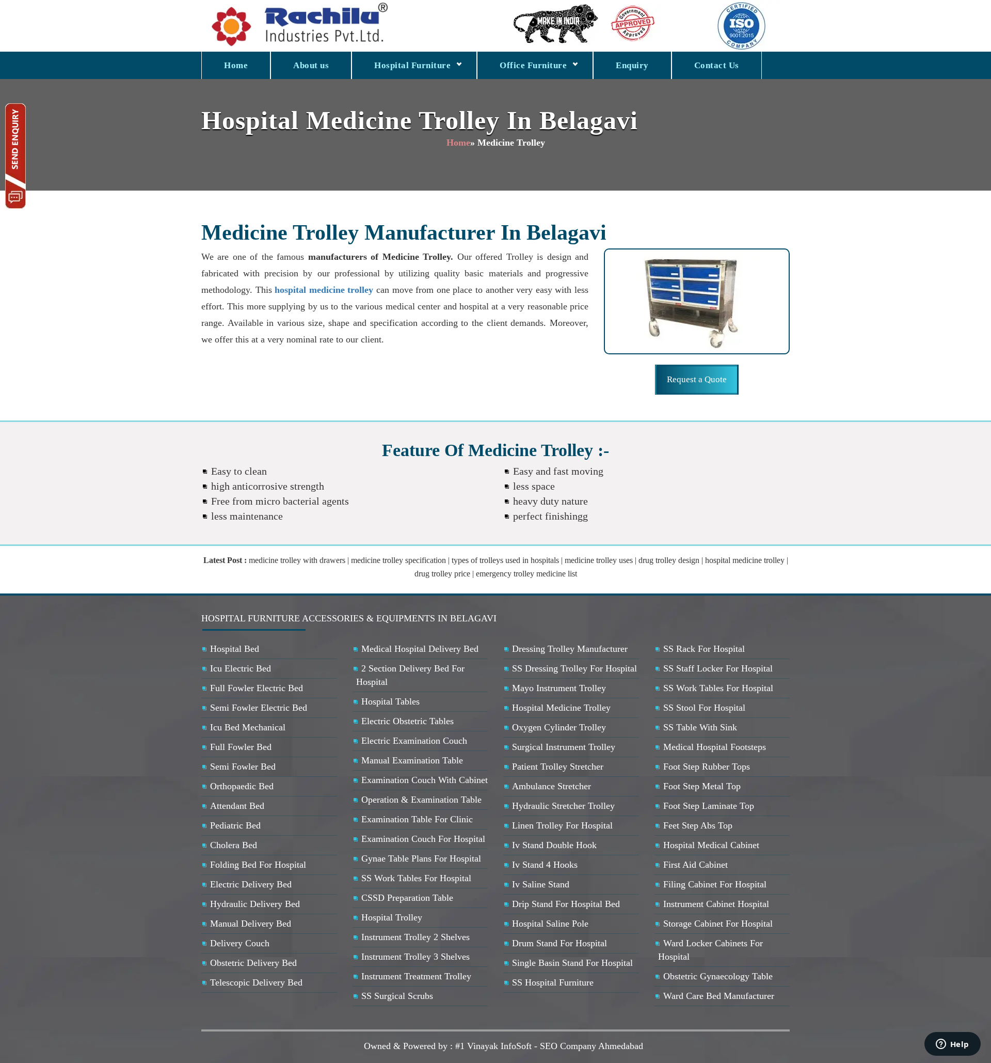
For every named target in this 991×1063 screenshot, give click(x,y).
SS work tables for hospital (416, 878)
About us (311, 65)
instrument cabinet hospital (716, 904)
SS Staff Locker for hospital (718, 668)
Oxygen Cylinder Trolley (559, 727)
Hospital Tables (390, 701)
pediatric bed (235, 825)
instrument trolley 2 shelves (415, 937)
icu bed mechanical (247, 727)
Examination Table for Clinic (417, 819)
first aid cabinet (695, 864)
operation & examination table (421, 799)
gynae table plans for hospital (421, 858)
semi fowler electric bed (258, 707)
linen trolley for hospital (562, 825)
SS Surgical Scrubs (397, 996)
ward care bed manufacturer (718, 996)
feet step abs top (697, 825)
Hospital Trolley (391, 917)
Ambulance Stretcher (551, 786)
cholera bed (233, 845)
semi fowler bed (243, 766)
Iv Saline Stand (540, 884)
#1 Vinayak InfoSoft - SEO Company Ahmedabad (549, 1046)
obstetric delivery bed (253, 963)
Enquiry (632, 65)
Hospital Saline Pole (550, 923)
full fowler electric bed (256, 688)
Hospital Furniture (412, 65)
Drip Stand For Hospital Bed (566, 904)
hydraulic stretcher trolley (563, 806)
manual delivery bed (250, 923)
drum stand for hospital (559, 943)
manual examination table (412, 760)
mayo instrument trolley (559, 688)
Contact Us (716, 65)
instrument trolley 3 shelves (415, 956)
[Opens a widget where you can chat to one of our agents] (952, 1045)
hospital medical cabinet (711, 845)
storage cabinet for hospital (718, 923)
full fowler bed (240, 747)
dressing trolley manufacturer (570, 649)
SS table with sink (700, 727)
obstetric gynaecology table (718, 976)
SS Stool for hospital (704, 707)
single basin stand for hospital (572, 963)
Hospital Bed (234, 649)
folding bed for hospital (258, 864)
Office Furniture (533, 65)
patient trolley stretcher (557, 766)
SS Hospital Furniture (553, 982)
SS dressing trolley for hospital (574, 668)
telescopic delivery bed (256, 982)
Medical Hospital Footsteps (714, 747)
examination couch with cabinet (424, 780)
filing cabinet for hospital (714, 884)
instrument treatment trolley (416, 976)
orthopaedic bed (242, 786)
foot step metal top (702, 786)
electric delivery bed (251, 884)
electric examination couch (414, 741)
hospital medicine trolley (324, 290)
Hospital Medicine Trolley (561, 707)
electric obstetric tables (407, 721)
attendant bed (237, 806)
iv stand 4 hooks (545, 864)
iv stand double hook (554, 845)
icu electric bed (240, 668)
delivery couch (239, 943)
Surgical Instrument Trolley (563, 747)
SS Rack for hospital (704, 649)
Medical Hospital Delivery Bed (419, 649)
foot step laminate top (708, 806)
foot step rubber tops (706, 766)
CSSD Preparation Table (407, 898)
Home (236, 65)
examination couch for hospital (423, 839)
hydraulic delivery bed (255, 904)
